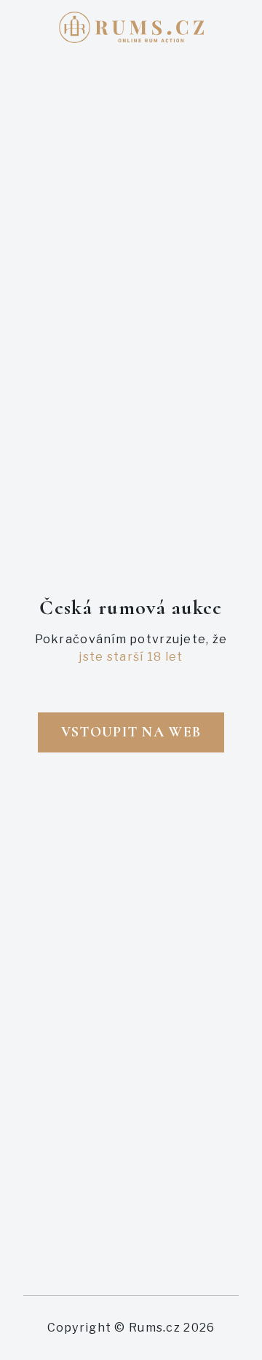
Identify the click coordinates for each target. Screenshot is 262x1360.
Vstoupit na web (131, 732)
